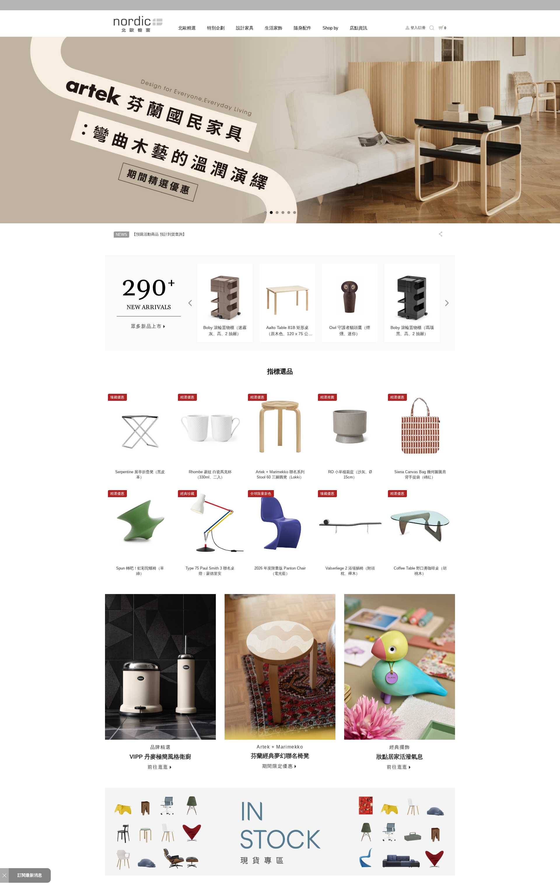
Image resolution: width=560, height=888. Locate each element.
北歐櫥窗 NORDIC (139, 24)
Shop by (330, 27)
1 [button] (265, 212)
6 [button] (294, 212)
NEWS (121, 234)
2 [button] (271, 212)
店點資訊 (358, 27)
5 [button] (288, 212)
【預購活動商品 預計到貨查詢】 (159, 234)
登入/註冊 (418, 28)
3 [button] (277, 212)
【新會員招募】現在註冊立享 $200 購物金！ (280, 5)
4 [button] (282, 212)
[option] (280, 129)
